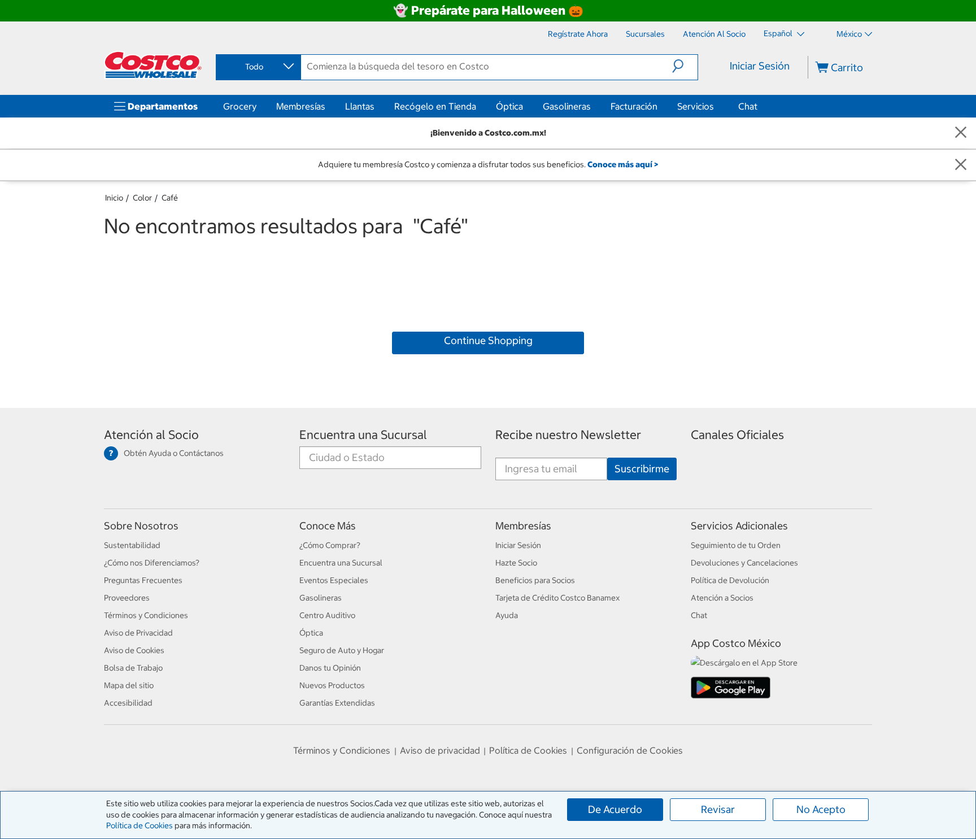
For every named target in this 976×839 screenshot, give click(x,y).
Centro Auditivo (327, 615)
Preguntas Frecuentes (143, 580)
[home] (153, 65)
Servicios (695, 106)
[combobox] (257, 66)
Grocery (239, 106)
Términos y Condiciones (146, 615)
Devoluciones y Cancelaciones (744, 563)
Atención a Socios (722, 598)
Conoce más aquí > (622, 164)
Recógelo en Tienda (435, 106)
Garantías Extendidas (337, 703)
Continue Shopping (488, 340)
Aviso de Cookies (134, 650)
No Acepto (821, 809)
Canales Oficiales (737, 434)
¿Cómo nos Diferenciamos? (151, 563)
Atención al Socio (151, 434)
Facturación (634, 106)
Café (170, 198)
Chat (747, 106)
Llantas (359, 106)
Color (142, 198)
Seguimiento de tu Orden (736, 545)
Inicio (114, 198)
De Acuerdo (615, 809)
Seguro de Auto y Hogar (341, 650)
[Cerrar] (960, 133)
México (849, 34)
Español (779, 33)
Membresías (300, 106)
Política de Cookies (139, 825)
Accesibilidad (128, 703)
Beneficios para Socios (535, 580)
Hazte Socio (516, 563)
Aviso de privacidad (440, 750)
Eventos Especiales (333, 580)
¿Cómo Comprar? (329, 545)
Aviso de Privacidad (138, 633)
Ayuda (506, 615)
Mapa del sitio (129, 685)
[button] (685, 66)
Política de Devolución (730, 580)
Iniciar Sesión (760, 65)
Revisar (718, 809)
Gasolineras (567, 106)
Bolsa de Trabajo (133, 668)
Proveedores (127, 598)
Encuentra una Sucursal (363, 434)
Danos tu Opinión (330, 668)
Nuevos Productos (332, 685)
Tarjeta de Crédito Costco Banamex (557, 598)
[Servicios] (716, 106)
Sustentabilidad (132, 545)
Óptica (509, 106)
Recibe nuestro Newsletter (568, 434)
